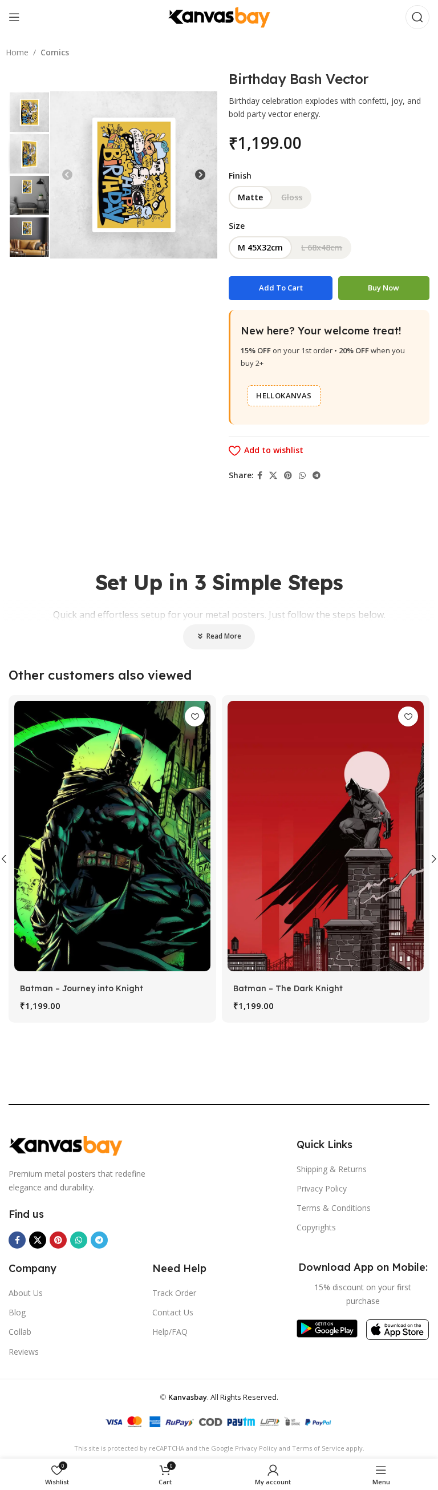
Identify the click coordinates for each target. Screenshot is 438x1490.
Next (200, 175)
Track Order (174, 1292)
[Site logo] (219, 16)
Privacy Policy (322, 1188)
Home (17, 52)
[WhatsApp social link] (302, 475)
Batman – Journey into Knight (81, 988)
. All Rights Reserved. (223, 1397)
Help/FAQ (170, 1331)
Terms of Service (318, 1448)
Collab (20, 1331)
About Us (26, 1292)
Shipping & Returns (332, 1169)
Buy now (383, 287)
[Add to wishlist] (195, 716)
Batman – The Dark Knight (288, 988)
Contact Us (172, 1312)
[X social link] (273, 475)
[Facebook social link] (260, 475)
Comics (54, 52)
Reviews (24, 1351)
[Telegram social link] (316, 475)
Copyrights (316, 1227)
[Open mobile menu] (14, 17)
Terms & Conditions (334, 1207)
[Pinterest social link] (288, 475)
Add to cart (281, 287)
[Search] (417, 17)
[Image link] (66, 1145)
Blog (17, 1312)
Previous (67, 175)
